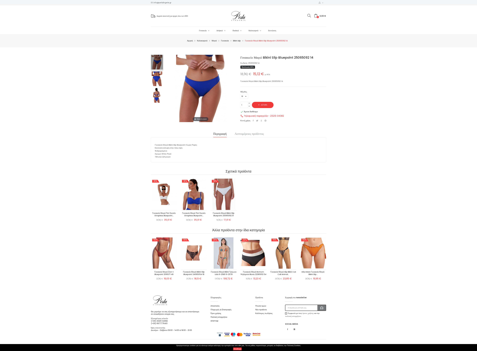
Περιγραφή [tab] (220, 134)
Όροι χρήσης (216, 313)
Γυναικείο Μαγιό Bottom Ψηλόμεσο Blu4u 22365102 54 (253, 273)
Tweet (257, 120)
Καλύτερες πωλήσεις (264, 313)
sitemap (214, 321)
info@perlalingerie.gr (162, 3)
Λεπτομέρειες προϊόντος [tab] (249, 134)
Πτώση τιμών (260, 306)
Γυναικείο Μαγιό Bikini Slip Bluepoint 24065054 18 (194, 273)
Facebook (287, 329)
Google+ (261, 120)
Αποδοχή (237, 349)
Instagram (294, 329)
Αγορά (264, 104)
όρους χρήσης (308, 313)
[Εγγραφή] (321, 308)
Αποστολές (215, 306)
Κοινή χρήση (253, 120)
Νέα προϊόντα (261, 309)
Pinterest (265, 120)
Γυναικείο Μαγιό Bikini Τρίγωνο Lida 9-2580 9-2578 (223, 273)
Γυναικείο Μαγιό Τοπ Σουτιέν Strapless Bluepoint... (164, 214)
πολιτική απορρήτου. (293, 316)
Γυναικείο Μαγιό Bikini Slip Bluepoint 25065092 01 (223, 214)
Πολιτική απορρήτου (219, 317)
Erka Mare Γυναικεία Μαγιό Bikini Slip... (313, 273)
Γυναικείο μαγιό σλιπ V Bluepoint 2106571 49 (164, 273)
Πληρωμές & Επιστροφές (221, 309)
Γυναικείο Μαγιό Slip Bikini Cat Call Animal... (283, 273)
